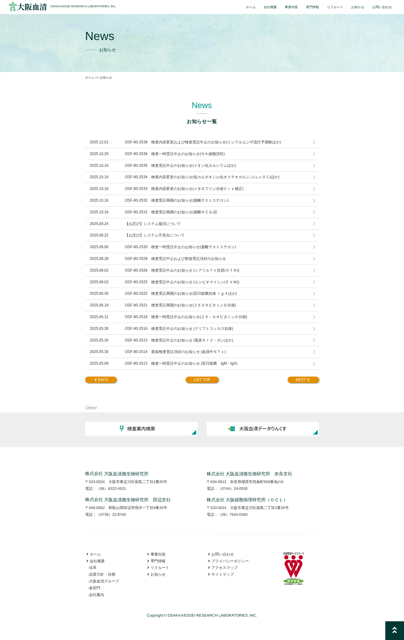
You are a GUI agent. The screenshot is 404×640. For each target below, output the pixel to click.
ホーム (89, 77)
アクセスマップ (224, 568)
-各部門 (94, 588)
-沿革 (92, 568)
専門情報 (158, 561)
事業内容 (158, 554)
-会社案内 (96, 594)
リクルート (160, 568)
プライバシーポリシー (230, 561)
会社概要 (97, 561)
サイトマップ (222, 575)
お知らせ (158, 574)
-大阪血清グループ (103, 581)
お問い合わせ (222, 554)
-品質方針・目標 (101, 574)
